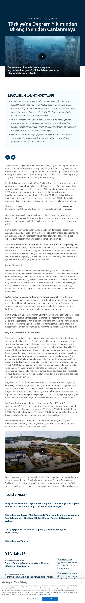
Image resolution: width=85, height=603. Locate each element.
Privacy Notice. (44, 594)
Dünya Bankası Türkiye (16, 541)
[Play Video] (42, 56)
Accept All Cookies (50, 599)
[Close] (81, 582)
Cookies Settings (33, 599)
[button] (13, 157)
